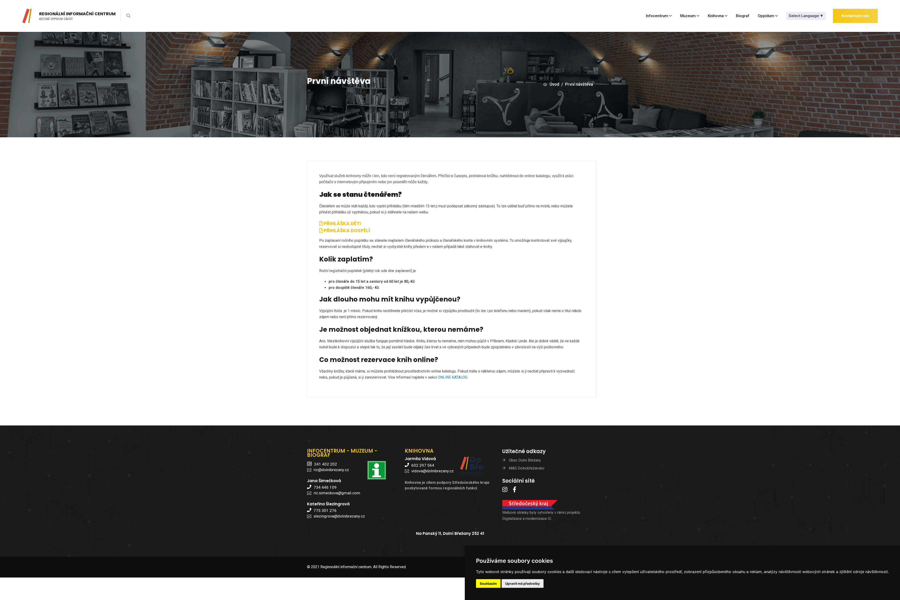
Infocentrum (657, 16)
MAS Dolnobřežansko (526, 468)
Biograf (742, 16)
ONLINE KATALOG (452, 377)
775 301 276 (325, 510)
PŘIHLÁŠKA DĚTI (342, 223)
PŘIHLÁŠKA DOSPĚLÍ (346, 230)
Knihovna (716, 16)
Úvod (554, 84)
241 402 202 (325, 464)
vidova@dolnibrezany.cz (432, 471)
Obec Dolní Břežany (525, 460)
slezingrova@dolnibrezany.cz (339, 516)
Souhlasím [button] (488, 583)
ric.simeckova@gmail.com (337, 493)
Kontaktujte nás (855, 16)
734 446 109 (325, 487)
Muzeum (688, 16)
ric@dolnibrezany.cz (331, 469)
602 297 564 (422, 465)
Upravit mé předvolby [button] (522, 583)
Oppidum (766, 16)
